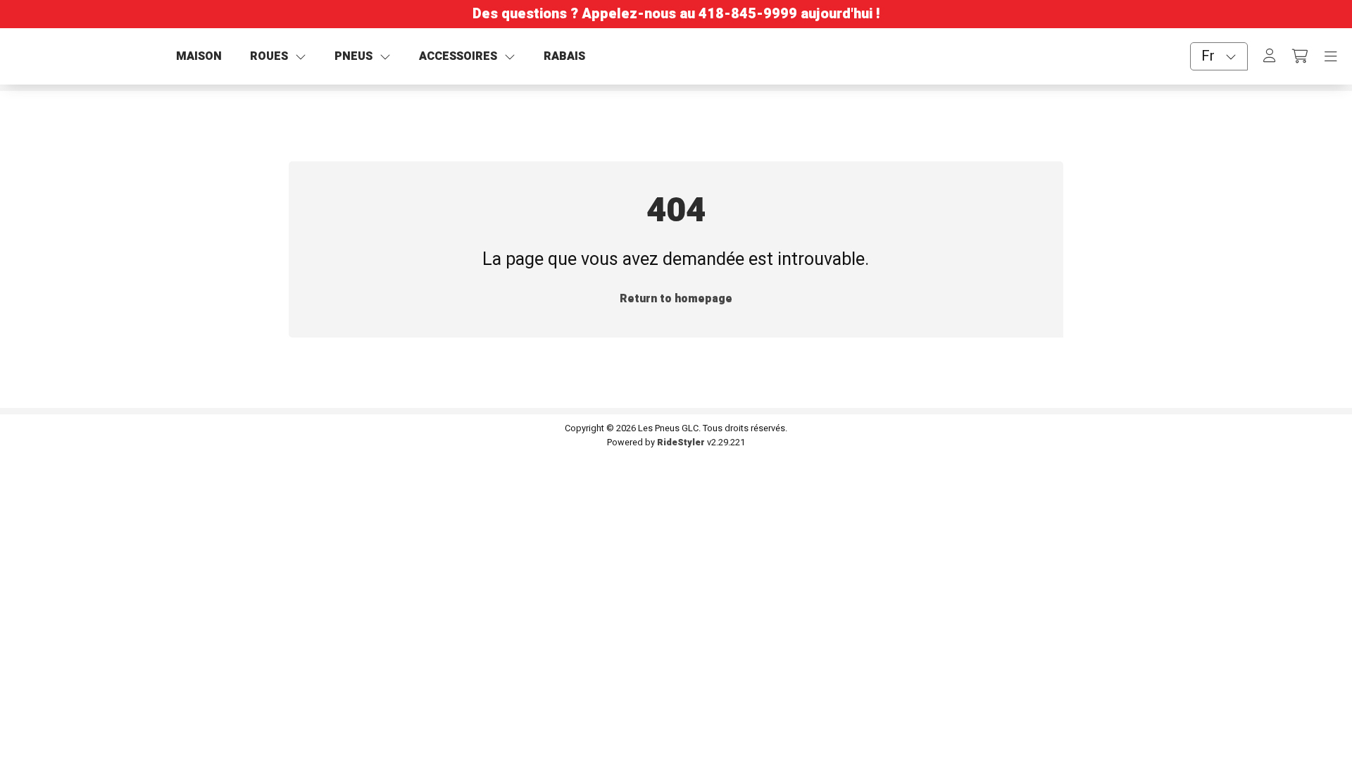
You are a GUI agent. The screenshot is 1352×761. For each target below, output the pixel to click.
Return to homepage (676, 298)
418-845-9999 (748, 14)
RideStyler (681, 442)
